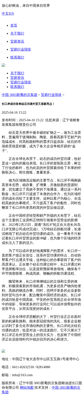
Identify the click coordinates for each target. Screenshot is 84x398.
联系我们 (17, 87)
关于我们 (17, 73)
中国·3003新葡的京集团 (19, 95)
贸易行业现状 (20, 82)
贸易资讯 (17, 78)
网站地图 (27, 387)
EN (11, 13)
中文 (5, 13)
